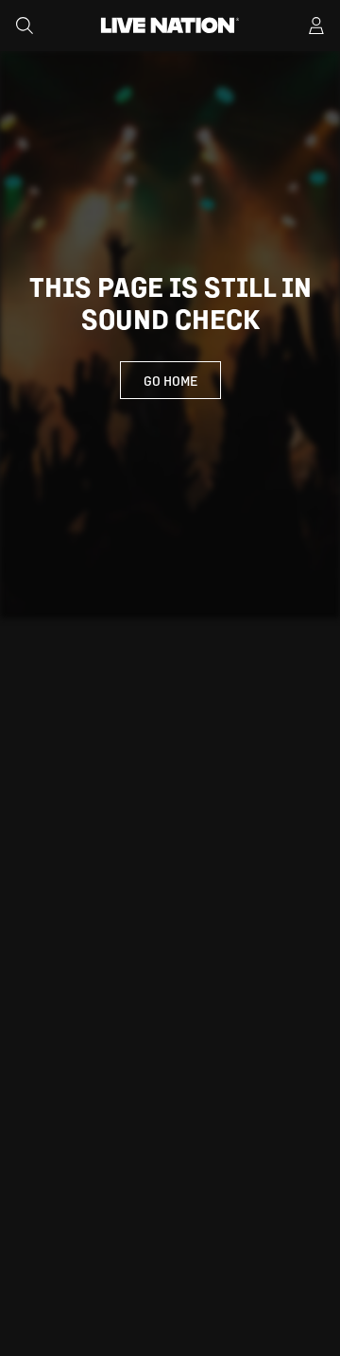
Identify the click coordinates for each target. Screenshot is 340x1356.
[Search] (25, 25)
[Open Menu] (316, 25)
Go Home (170, 380)
